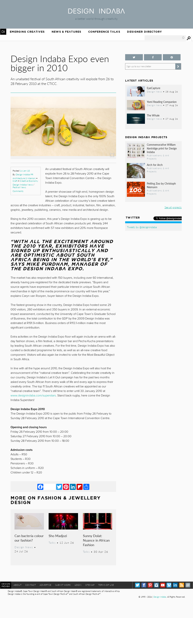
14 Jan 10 (25, 170)
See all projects (173, 207)
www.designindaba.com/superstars (33, 395)
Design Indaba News (23, 184)
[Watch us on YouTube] (162, 585)
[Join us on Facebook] (153, 57)
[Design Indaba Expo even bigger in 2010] (63, 158)
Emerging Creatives (27, 31)
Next (100, 137)
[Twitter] (59, 486)
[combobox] (165, 37)
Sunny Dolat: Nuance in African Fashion (96, 540)
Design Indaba (159, 596)
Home (3, 32)
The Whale (153, 115)
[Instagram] (156, 585)
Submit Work (63, 584)
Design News (24, 547)
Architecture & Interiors (24, 178)
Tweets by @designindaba (142, 227)
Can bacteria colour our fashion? (29, 538)
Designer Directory (144, 31)
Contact (30, 584)
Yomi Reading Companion (162, 102)
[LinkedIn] (73, 486)
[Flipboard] (80, 486)
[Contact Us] (187, 585)
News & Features (66, 31)
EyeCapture (153, 88)
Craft (15, 180)
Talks (52, 542)
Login (78, 584)
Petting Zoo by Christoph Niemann (161, 185)
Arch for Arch (155, 165)
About (17, 584)
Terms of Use (106, 584)
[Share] (86, 486)
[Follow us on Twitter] (134, 57)
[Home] (96, 12)
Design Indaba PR (24, 174)
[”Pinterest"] (172, 57)
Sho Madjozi (58, 535)
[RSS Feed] (181, 585)
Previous (26, 137)
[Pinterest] (66, 486)
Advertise (45, 584)
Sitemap (89, 584)
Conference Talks (104, 31)
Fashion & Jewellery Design (56, 500)
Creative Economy (29, 180)
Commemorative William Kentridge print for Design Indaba (162, 148)
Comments (18, 191)
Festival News (19, 187)
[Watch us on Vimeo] (169, 585)
